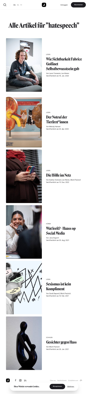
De (15, 5)
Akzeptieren (57, 386)
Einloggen (64, 5)
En (18, 5)
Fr (21, 5)
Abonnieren (78, 5)
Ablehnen (70, 386)
